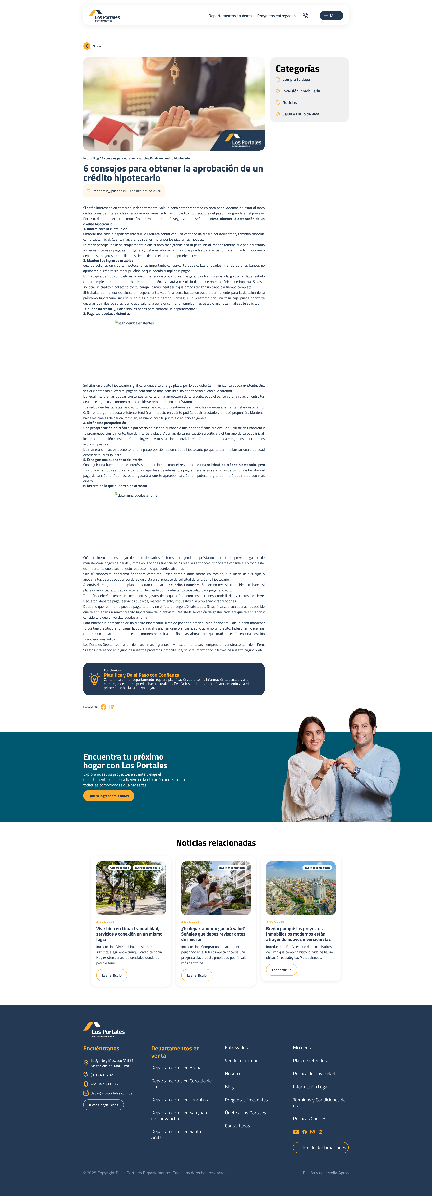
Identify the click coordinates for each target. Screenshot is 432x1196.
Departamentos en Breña (176, 1068)
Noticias (289, 102)
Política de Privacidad (314, 1073)
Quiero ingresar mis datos (109, 795)
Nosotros (234, 1073)
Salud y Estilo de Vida (300, 114)
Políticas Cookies (309, 1118)
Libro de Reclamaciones (322, 1147)
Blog (96, 158)
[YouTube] (296, 1132)
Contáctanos (237, 1126)
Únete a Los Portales (245, 1113)
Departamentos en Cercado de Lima (181, 1083)
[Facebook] (304, 1132)
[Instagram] (312, 1132)
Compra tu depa (296, 79)
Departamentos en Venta (230, 16)
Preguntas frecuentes (246, 1100)
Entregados (236, 1047)
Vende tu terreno (242, 1060)
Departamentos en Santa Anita (176, 1134)
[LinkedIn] (320, 1132)
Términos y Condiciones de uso (319, 1102)
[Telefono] (305, 15)
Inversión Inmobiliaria (301, 91)
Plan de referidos (310, 1060)
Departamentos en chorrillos (179, 1099)
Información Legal (310, 1087)
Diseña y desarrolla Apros (326, 1172)
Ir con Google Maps (103, 1105)
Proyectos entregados (276, 16)
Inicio (86, 158)
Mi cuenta (303, 1047)
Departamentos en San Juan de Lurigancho (179, 1115)
